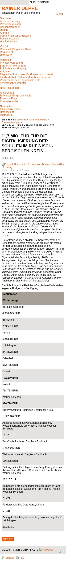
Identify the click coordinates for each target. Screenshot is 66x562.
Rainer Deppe (20, 8)
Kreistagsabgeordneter (13, 83)
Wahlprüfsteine (8, 41)
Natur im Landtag (10, 87)
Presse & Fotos (8, 98)
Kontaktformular (9, 101)
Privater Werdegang (11, 62)
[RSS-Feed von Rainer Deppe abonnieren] (20, 557)
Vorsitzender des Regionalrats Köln (20, 80)
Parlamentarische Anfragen (15, 35)
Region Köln (7, 52)
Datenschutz (7, 112)
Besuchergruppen (10, 27)
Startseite (5, 18)
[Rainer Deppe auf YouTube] (8, 557)
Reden (4, 30)
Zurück (7, 539)
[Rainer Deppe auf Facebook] (46, 549)
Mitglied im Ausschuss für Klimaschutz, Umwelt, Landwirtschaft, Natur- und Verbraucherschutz (27, 76)
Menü (59, 14)
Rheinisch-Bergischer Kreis (15, 49)
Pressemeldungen (10, 24)
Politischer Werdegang (13, 68)
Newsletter (6, 106)
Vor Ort (4, 46)
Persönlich (6, 59)
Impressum (6, 115)
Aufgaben (5, 71)
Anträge (4, 32)
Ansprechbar (7, 92)
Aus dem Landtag (10, 21)
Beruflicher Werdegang (13, 65)
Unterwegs (6, 55)
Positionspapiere (9, 38)
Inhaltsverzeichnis (10, 109)
